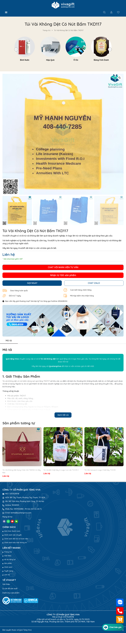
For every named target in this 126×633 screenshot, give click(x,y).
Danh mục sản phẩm (10, 593)
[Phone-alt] (120, 610)
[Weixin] (16, 521)
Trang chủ (46, 30)
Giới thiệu (6, 584)
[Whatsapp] (8, 521)
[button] (6, 12)
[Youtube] (12, 521)
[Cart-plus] (120, 619)
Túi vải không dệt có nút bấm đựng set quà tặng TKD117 (26, 381)
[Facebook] (4, 521)
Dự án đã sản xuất (9, 588)
